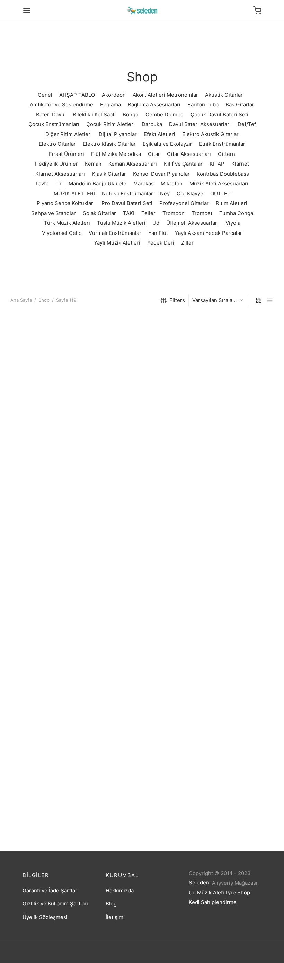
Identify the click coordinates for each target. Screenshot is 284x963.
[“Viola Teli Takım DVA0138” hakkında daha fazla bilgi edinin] (39, 744)
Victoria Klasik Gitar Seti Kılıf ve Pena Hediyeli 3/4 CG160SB (49, 651)
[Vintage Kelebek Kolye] (233, 600)
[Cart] (257, 10)
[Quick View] (62, 379)
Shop (44, 300)
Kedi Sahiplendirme (213, 902)
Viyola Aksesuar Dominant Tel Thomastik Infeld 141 (138, 771)
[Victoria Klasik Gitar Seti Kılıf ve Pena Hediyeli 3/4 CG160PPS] (233, 480)
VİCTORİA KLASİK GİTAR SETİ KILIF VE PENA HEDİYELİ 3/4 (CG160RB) (47, 409)
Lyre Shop (237, 892)
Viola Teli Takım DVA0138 (41, 768)
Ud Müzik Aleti (206, 892)
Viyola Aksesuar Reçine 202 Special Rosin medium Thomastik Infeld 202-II (227, 774)
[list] (270, 300)
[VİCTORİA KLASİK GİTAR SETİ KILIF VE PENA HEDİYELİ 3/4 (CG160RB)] (50, 354)
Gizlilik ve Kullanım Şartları (55, 903)
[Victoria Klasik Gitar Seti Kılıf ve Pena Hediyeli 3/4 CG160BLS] (233, 354)
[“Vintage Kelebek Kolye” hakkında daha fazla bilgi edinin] (221, 624)
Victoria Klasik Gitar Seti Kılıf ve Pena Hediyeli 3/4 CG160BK (140, 406)
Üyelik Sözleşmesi (45, 917)
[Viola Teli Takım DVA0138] (50, 720)
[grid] (259, 300)
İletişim (114, 917)
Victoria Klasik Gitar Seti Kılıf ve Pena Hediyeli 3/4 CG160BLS (231, 406)
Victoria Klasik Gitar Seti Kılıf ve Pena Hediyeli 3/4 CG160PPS (231, 532)
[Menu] (27, 10)
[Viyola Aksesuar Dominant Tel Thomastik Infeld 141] (141, 720)
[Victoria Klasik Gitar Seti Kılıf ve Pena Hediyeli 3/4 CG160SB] (50, 600)
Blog (111, 903)
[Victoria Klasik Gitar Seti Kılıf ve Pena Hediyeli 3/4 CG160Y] (141, 600)
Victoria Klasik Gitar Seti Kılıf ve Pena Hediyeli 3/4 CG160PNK (140, 532)
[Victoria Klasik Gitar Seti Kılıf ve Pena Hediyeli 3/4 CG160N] (50, 480)
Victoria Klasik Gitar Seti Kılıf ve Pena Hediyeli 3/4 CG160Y (140, 651)
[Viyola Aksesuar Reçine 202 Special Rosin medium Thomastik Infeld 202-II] (233, 720)
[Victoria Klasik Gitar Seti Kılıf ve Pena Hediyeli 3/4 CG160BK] (141, 354)
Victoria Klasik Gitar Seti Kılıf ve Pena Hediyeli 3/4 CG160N (49, 532)
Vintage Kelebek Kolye (220, 648)
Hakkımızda (120, 890)
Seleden (199, 882)
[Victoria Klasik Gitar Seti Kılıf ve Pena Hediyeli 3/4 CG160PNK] (141, 480)
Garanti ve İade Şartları (51, 890)
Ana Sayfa (21, 300)
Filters (177, 300)
